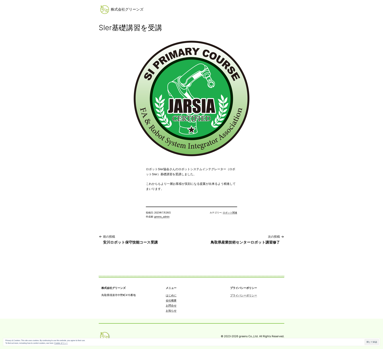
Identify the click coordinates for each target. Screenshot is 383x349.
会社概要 (171, 300)
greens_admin (162, 216)
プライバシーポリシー (243, 295)
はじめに (171, 295)
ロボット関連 (230, 212)
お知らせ (171, 310)
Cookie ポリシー (61, 343)
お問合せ (171, 305)
